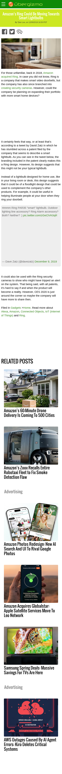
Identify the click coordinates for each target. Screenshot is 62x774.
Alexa (4, 311)
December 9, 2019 (46, 261)
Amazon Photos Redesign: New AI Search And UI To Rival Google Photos (30, 548)
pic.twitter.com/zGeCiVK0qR (40, 215)
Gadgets (16, 307)
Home (27, 307)
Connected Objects (32, 311)
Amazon (14, 311)
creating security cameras (16, 88)
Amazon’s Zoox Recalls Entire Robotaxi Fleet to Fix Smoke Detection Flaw (27, 472)
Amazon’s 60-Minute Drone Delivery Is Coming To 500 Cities (29, 412)
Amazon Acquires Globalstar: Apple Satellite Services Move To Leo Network (29, 610)
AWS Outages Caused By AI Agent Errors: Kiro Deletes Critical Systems (30, 744)
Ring (22, 315)
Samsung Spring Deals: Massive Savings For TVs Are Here (29, 670)
